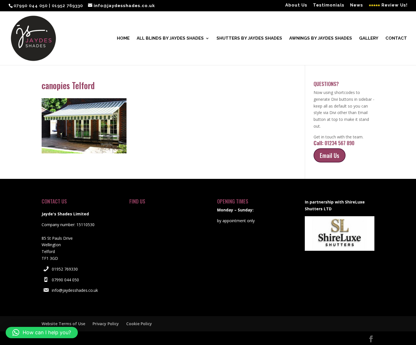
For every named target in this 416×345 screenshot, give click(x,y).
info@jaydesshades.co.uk (75, 290)
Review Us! (394, 5)
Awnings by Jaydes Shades (320, 38)
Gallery (368, 38)
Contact (396, 38)
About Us (296, 5)
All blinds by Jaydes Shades (170, 38)
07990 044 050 (65, 279)
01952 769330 (65, 269)
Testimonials (328, 5)
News (356, 5)
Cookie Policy (139, 323)
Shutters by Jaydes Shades (249, 38)
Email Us (329, 155)
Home (123, 38)
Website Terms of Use (63, 323)
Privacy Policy (106, 323)
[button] (42, 332)
